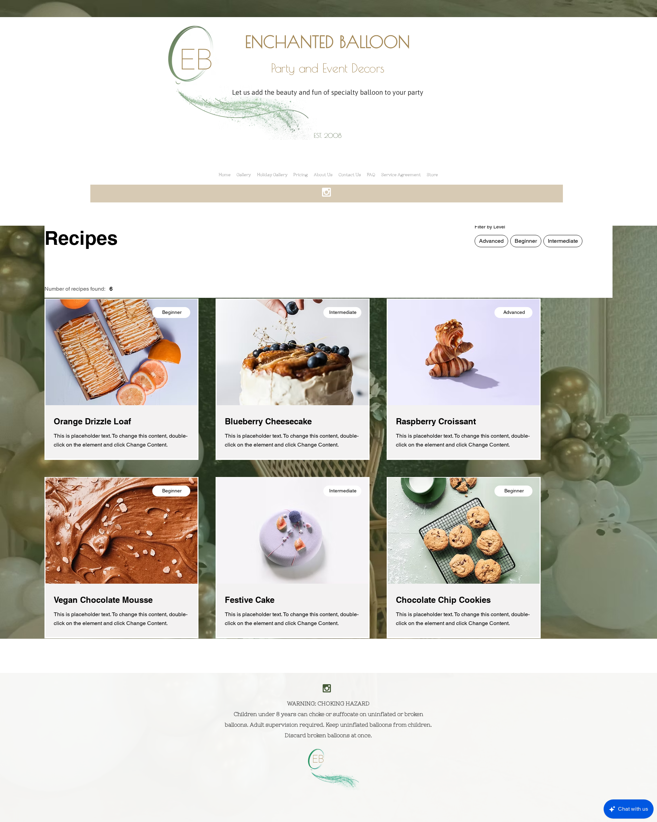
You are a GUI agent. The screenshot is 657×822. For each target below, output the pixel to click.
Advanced (491, 241)
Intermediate (563, 241)
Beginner (526, 241)
